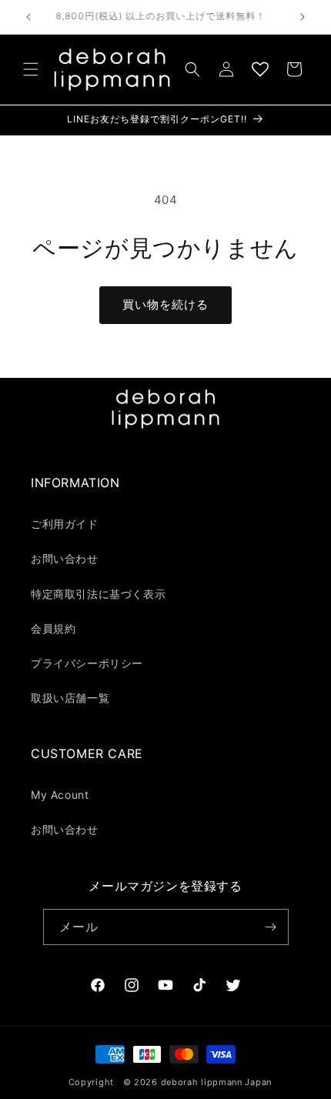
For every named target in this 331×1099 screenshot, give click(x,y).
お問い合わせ (65, 558)
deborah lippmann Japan (216, 1082)
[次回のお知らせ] (302, 17)
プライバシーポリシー (87, 663)
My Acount (60, 794)
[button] (31, 69)
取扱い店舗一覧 (70, 697)
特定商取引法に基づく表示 (98, 593)
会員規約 (53, 628)
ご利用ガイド (65, 523)
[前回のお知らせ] (28, 17)
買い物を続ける (165, 304)
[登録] (271, 927)
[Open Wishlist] (260, 69)
